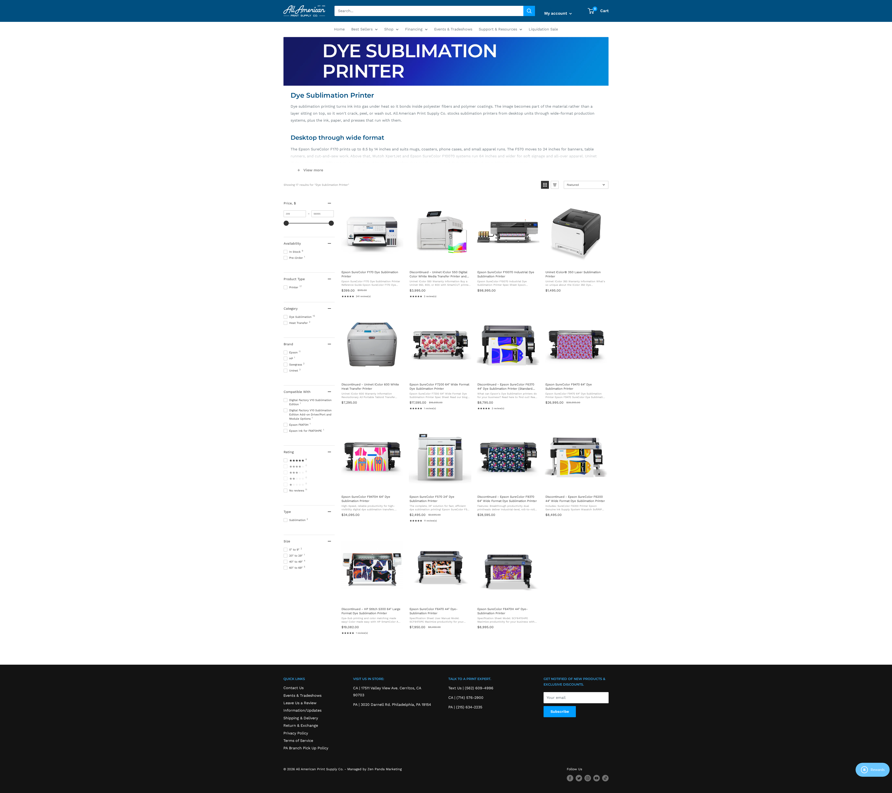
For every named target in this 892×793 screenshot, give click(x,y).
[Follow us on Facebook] (570, 778)
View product (372, 261)
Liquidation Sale (543, 29)
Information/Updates (302, 710)
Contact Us (293, 688)
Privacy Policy (295, 733)
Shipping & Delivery (300, 718)
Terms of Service (298, 740)
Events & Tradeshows (453, 29)
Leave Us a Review (299, 703)
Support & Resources (498, 29)
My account (556, 13)
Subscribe (560, 711)
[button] (545, 185)
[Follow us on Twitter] (579, 778)
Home (339, 29)
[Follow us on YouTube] (596, 778)
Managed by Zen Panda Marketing (374, 769)
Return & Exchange (300, 725)
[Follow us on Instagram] (587, 778)
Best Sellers (362, 29)
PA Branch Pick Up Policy (305, 748)
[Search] (529, 11)
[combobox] (428, 11)
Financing (414, 29)
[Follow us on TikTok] (605, 778)
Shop (389, 29)
